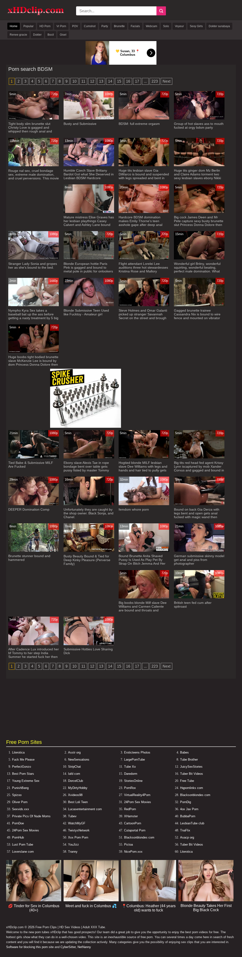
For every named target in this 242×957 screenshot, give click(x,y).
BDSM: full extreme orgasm (139, 124)
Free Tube (187, 781)
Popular (28, 26)
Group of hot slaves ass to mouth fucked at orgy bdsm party (199, 125)
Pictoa (128, 844)
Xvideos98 (75, 795)
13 (101, 81)
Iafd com (74, 773)
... (145, 81)
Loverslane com (23, 851)
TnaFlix (185, 830)
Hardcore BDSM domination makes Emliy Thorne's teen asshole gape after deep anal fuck (140, 222)
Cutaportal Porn (134, 830)
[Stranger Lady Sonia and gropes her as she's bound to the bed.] (33, 258)
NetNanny (84, 947)
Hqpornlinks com (191, 788)
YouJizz (73, 844)
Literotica (18, 752)
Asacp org (187, 837)
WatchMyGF (76, 823)
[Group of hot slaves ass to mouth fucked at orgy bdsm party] (199, 118)
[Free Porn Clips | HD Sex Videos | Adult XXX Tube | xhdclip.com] (35, 14)
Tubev (72, 816)
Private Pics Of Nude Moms (31, 816)
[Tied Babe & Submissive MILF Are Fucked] (33, 457)
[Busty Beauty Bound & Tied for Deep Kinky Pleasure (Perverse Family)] (89, 551)
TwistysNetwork (79, 830)
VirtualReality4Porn (137, 795)
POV (75, 26)
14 (110, 81)
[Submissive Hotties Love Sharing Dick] (89, 644)
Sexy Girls (196, 26)
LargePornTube (134, 759)
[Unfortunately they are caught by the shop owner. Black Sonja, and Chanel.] (89, 504)
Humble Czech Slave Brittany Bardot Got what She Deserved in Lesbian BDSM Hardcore (89, 174)
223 (154, 81)
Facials (135, 26)
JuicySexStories (191, 766)
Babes (184, 752)
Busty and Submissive (80, 124)
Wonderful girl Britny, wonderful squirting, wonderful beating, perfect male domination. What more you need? (197, 269)
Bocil (51, 34)
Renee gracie (18, 34)
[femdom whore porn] (144, 504)
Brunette (119, 26)
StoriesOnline (133, 781)
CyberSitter (68, 947)
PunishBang (20, 788)
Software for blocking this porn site (30, 947)
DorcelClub (75, 781)
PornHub (18, 837)
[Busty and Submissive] (89, 118)
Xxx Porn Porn (78, 837)
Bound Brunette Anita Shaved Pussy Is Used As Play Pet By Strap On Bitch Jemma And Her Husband (142, 561)
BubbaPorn (187, 816)
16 (128, 81)
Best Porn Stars (23, 773)
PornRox (130, 788)
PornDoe (18, 823)
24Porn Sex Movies (137, 802)
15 (119, 81)
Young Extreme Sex (25, 781)
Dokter (37, 34)
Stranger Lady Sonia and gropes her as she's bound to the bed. (32, 265)
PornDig (185, 802)
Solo (166, 26)
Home (13, 26)
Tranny (73, 851)
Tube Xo (130, 766)
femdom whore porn (134, 509)
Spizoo (17, 795)
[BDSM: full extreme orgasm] (144, 118)
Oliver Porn (19, 802)
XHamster (131, 816)
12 (92, 81)
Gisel (63, 34)
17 (137, 81)
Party (104, 26)
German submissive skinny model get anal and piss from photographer (199, 559)
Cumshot (89, 26)
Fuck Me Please (23, 759)
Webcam (151, 26)
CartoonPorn (132, 823)
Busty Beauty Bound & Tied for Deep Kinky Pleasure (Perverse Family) (87, 560)
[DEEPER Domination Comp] (33, 504)
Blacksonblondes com (195, 795)
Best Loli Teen (78, 802)
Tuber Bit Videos (191, 773)
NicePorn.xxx (133, 851)
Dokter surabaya (219, 26)
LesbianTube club (192, 823)
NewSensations (78, 759)
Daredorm (130, 773)
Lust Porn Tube (22, 844)
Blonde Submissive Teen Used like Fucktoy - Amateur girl (86, 312)
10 (74, 81)
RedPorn (130, 809)
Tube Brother (189, 759)
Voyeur (179, 26)
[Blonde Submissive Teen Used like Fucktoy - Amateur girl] (89, 305)
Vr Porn (61, 26)
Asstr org (74, 752)
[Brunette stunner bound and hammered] (33, 550)
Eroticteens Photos (137, 752)
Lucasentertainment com (85, 809)
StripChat (74, 766)
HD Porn (45, 26)
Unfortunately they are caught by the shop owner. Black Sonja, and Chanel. (88, 513)
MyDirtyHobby (77, 788)
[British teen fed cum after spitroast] (199, 597)
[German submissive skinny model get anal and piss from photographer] (199, 550)
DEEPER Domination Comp (28, 509)
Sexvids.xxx (20, 809)
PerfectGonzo (21, 766)
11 (83, 81)
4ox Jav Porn (189, 809)
